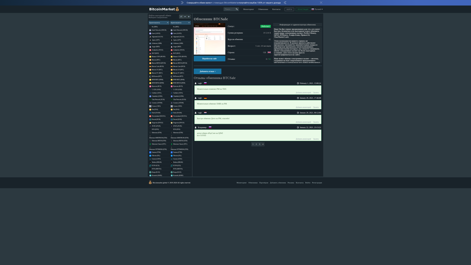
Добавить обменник (278, 183)
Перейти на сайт (209, 59)
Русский (318, 9)
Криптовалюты (154, 23)
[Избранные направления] (189, 16)
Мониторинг (248, 9)
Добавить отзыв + (208, 71)
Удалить (316, 92)
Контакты (276, 9)
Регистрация (303, 9)
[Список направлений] (181, 16)
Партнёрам (263, 183)
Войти (289, 9)
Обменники (263, 9)
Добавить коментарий (303, 92)
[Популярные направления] (185, 16)
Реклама (291, 183)
